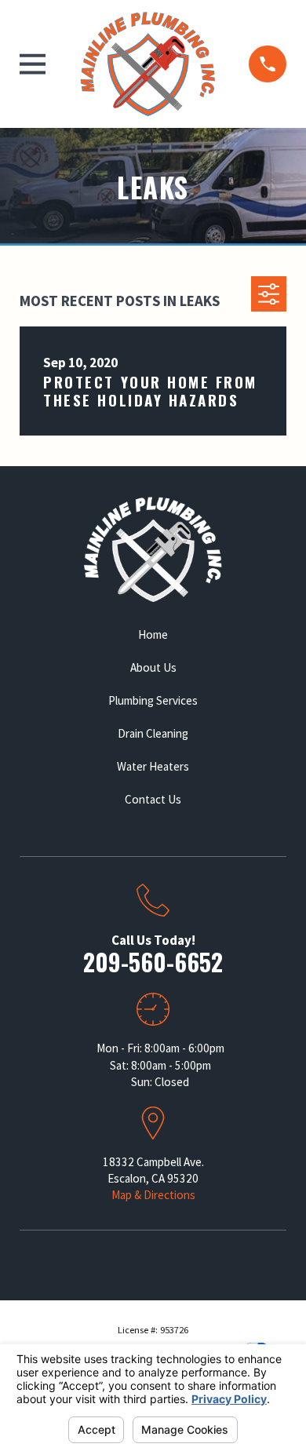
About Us (153, 667)
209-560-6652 (153, 961)
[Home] (147, 64)
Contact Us (153, 799)
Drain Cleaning (153, 733)
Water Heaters (153, 766)
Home (153, 634)
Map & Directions (153, 1194)
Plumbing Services (153, 700)
